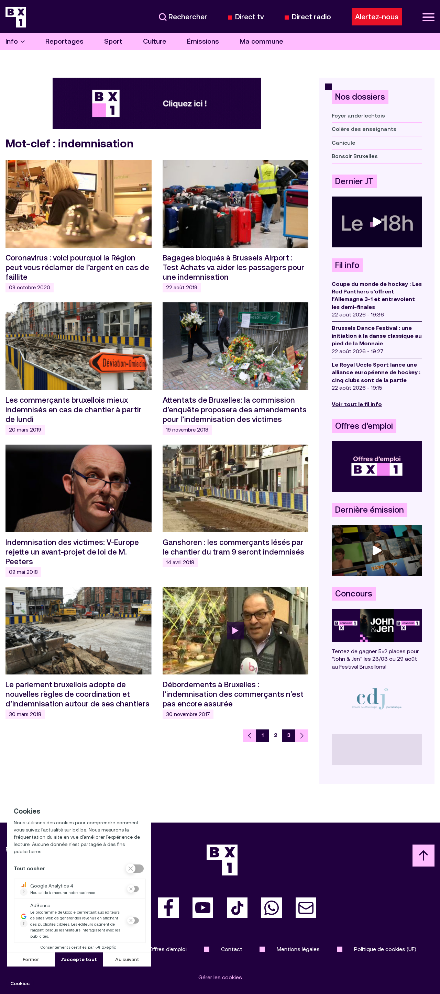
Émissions (203, 41)
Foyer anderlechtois (358, 116)
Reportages (64, 41)
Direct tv (249, 17)
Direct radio (311, 17)
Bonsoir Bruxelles (355, 156)
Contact (231, 949)
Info (12, 41)
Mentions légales (298, 949)
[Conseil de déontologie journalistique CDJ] (376, 698)
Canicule (343, 143)
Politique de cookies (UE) (385, 949)
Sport (113, 41)
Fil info (347, 265)
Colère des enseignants (364, 129)
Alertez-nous (376, 17)
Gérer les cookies (220, 977)
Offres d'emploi (168, 949)
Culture (154, 41)
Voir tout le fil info (357, 404)
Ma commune (261, 41)
